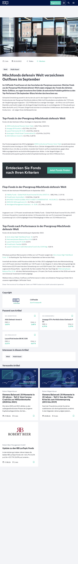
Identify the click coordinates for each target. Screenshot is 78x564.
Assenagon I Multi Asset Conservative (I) (20, 133)
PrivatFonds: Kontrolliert (15, 197)
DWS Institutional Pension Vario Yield (19, 126)
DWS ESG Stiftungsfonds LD (16, 202)
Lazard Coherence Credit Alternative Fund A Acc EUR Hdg (26, 247)
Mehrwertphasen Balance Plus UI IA (19, 239)
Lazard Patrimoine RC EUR (15, 131)
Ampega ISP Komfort (13, 128)
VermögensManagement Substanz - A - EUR (21, 204)
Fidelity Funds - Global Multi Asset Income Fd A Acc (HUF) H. (27, 195)
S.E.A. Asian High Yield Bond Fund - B (19, 237)
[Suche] (69, 3)
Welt (5, 69)
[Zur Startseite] (5, 3)
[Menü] (74, 3)
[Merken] (35, 316)
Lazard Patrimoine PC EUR (15, 242)
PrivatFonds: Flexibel (13, 244)
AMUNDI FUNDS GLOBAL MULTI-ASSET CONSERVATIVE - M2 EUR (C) (32, 199)
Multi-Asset (15, 69)
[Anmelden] (64, 3)
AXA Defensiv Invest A (14, 136)
